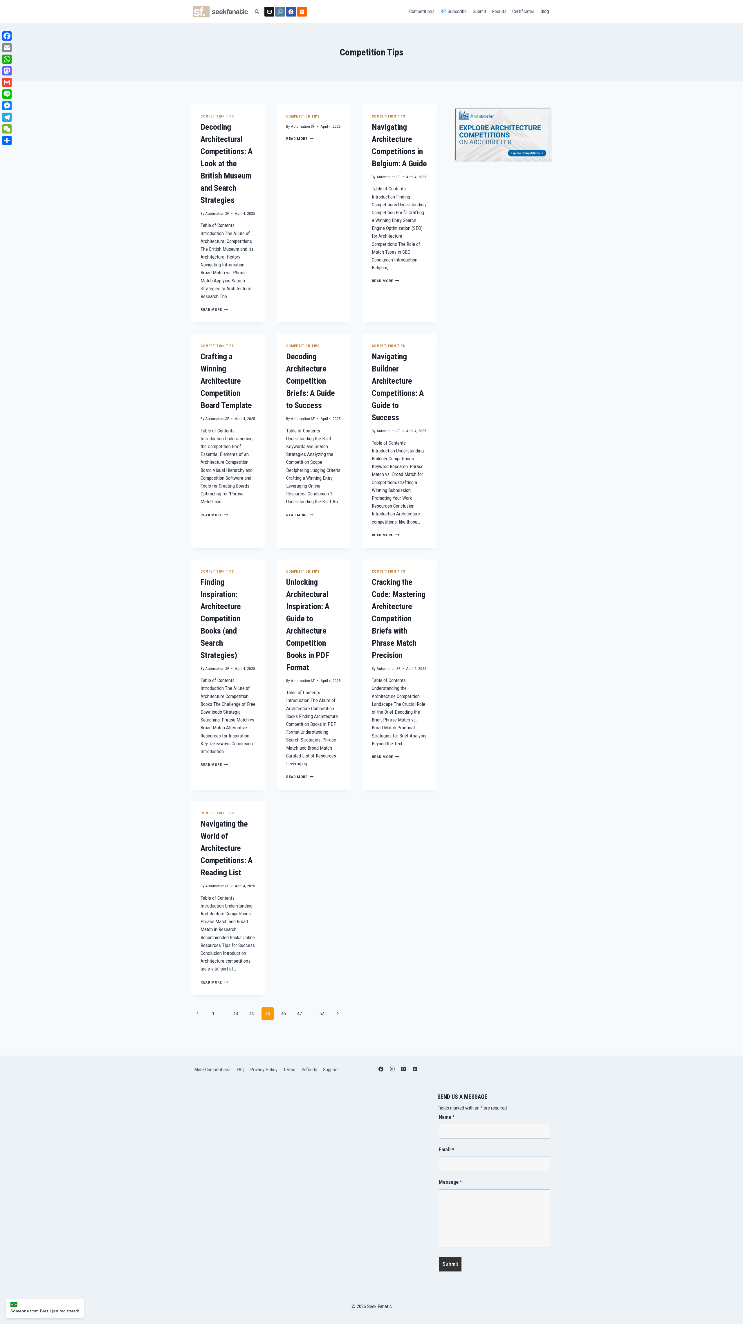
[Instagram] (280, 12)
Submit (479, 11)
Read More (214, 309)
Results (499, 11)
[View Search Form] (257, 11)
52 (321, 1013)
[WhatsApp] (7, 59)
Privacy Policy (263, 1069)
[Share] (7, 140)
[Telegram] (7, 117)
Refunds (309, 1069)
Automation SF (217, 213)
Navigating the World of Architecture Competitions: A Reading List (227, 848)
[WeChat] (7, 129)
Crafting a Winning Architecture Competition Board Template (226, 381)
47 (299, 1013)
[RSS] (302, 12)
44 (251, 1013)
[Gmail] (7, 82)
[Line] (7, 94)
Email (446, 1149)
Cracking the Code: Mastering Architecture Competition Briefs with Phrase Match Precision (398, 618)
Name (447, 1117)
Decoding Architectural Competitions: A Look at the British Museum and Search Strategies (227, 163)
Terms (289, 1069)
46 (283, 1013)
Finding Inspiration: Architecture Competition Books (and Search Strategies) (221, 618)
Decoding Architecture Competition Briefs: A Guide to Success (310, 381)
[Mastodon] (7, 71)
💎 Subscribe (453, 11)
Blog (544, 11)
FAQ (240, 1069)
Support (330, 1069)
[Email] (269, 12)
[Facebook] (291, 12)
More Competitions (212, 1069)
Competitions (421, 11)
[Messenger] (7, 105)
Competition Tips (217, 116)
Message (450, 1182)
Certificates (523, 11)
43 (235, 1013)
